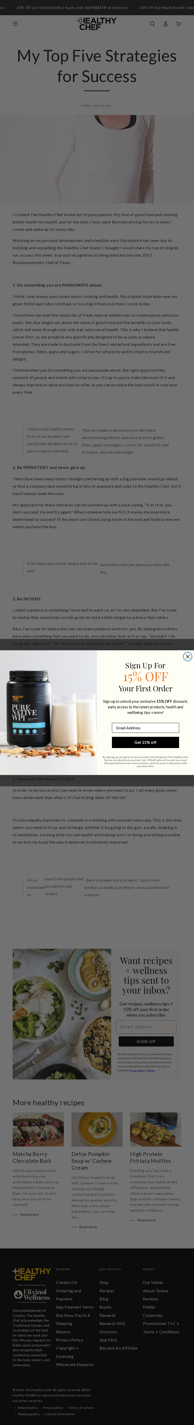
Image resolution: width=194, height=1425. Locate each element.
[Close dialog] (187, 656)
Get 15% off (145, 742)
